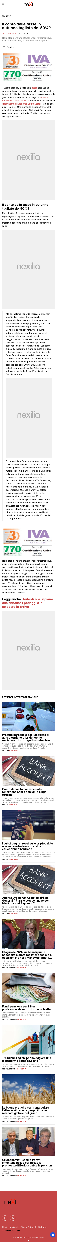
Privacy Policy (27, 1227)
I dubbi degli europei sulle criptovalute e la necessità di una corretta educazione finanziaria (27, 846)
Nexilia (5, 750)
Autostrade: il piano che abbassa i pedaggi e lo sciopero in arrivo (27, 603)
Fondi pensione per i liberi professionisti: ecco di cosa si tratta (26, 1008)
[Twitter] (11, 1216)
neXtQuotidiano (9, 33)
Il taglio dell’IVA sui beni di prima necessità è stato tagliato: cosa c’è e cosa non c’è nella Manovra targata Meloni (27, 955)
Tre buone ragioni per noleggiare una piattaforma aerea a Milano (26, 1059)
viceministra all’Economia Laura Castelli (21, 103)
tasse (34, 88)
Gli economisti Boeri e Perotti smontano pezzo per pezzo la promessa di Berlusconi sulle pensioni (27, 1163)
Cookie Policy (40, 1227)
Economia (6, 16)
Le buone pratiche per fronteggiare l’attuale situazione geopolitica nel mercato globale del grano (25, 1110)
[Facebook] (3, 1216)
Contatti (15, 1227)
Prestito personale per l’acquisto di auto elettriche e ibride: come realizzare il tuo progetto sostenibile (26, 737)
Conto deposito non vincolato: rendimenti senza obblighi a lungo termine (24, 792)
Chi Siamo (6, 1227)
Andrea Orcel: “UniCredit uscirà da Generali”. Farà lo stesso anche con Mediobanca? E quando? (25, 900)
